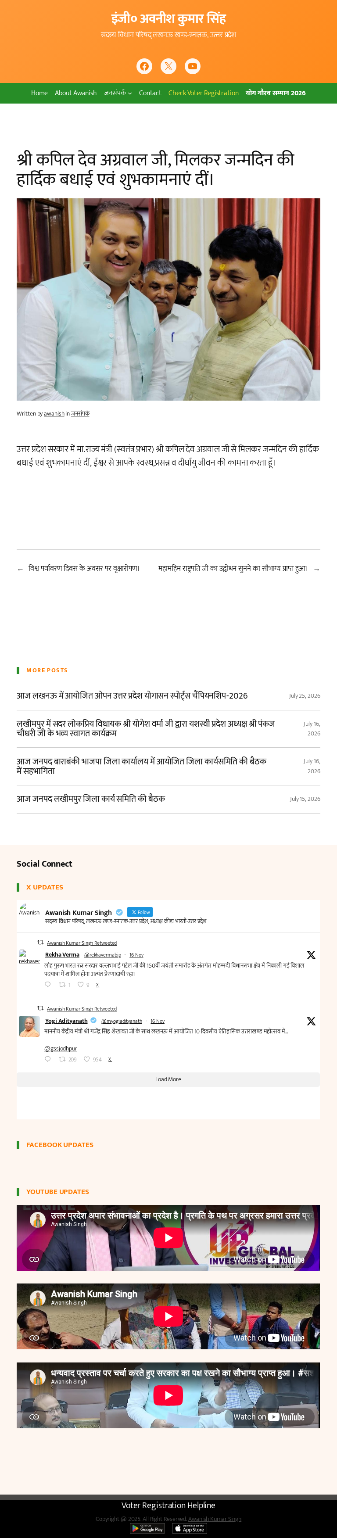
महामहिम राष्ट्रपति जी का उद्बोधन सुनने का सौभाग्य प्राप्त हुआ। (233, 569)
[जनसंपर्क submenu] (130, 93)
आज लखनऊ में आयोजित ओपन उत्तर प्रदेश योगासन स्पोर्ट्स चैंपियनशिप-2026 (132, 696)
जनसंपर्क (80, 414)
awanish (54, 414)
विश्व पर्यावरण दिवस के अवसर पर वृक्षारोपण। (84, 569)
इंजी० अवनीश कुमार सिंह (168, 19)
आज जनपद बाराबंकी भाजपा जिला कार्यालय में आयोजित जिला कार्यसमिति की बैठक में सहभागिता (141, 766)
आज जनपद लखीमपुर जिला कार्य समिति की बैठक (91, 799)
